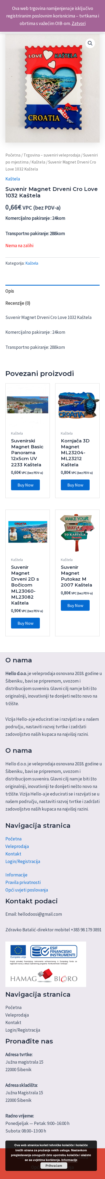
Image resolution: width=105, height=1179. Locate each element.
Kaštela (38, 162)
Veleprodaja (17, 846)
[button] (90, 43)
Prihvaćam (54, 1165)
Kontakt (13, 854)
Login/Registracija (22, 861)
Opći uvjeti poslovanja (26, 890)
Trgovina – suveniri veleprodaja (51, 155)
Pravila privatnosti (23, 882)
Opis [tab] (9, 291)
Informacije (16, 875)
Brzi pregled (28, 422)
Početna (12, 155)
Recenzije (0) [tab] (17, 303)
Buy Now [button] (25, 485)
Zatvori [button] (79, 23)
